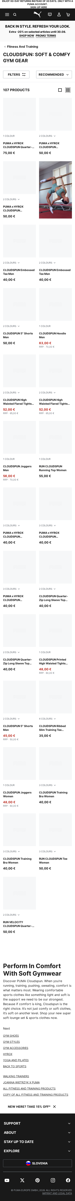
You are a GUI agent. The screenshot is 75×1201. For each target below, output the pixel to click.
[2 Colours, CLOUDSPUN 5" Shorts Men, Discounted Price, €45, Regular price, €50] (19, 711)
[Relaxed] (68, 90)
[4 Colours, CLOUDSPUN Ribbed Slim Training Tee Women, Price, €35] (55, 709)
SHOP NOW (26, 35)
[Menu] (7, 14)
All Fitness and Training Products (29, 1088)
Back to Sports (14, 1066)
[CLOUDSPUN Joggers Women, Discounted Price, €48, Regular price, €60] (19, 777)
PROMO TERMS (46, 35)
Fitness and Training (22, 46)
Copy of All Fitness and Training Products (35, 1094)
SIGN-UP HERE (38, 7)
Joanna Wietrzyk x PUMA (21, 1082)
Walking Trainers (16, 1076)
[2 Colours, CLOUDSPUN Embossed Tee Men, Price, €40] (19, 253)
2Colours (45, 135)
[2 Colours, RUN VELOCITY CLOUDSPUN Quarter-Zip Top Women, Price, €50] (19, 905)
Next (6, 1028)
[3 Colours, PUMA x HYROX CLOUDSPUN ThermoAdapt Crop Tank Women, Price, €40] (19, 516)
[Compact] (60, 90)
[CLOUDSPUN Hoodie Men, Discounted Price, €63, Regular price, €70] (55, 318)
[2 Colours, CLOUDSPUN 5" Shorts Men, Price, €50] (19, 316)
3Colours (10, 525)
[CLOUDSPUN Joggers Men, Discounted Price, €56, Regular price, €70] (19, 451)
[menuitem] (7, 1180)
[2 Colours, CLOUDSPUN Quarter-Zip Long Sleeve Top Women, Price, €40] (55, 579)
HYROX (7, 1054)
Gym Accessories (15, 1048)
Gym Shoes (11, 1035)
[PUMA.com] (37, 14)
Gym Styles (11, 1041)
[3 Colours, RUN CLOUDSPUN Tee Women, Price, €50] (55, 842)
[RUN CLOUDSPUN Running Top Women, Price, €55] (55, 449)
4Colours (45, 718)
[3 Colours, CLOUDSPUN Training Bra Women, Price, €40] (55, 775)
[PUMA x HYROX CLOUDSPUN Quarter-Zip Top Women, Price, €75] (19, 126)
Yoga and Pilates (16, 1060)
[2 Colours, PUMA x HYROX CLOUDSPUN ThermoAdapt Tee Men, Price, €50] (55, 126)
